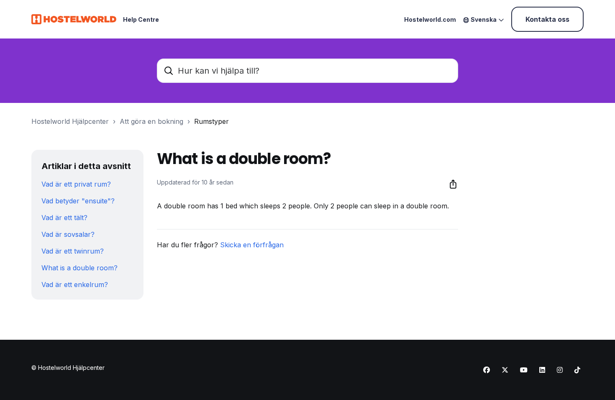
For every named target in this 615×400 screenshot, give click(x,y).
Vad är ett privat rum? (76, 184)
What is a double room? (79, 268)
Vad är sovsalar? (68, 234)
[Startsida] (73, 19)
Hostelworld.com (430, 19)
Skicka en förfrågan (252, 245)
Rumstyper (211, 121)
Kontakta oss (547, 19)
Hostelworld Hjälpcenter (70, 121)
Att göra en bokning (151, 121)
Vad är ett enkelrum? (74, 284)
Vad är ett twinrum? (72, 251)
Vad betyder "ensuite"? (78, 201)
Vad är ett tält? (64, 217)
